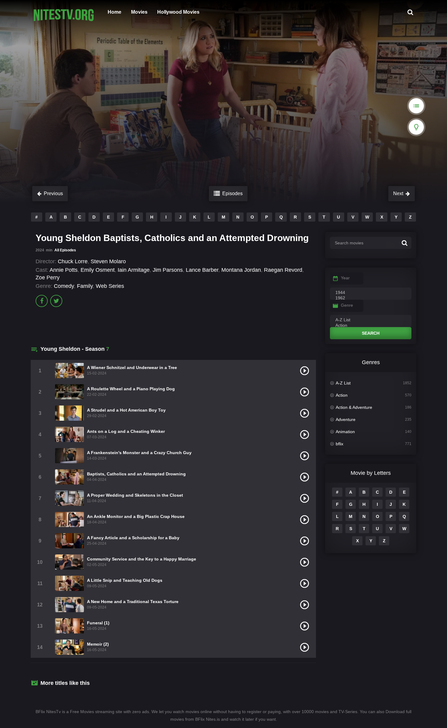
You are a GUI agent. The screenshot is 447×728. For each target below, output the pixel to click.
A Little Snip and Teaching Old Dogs (124, 580)
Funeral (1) (98, 622)
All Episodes (65, 250)
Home (114, 12)
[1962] (371, 298)
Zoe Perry (48, 277)
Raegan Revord (283, 270)
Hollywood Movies (178, 12)
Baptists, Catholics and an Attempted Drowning (136, 473)
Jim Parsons (168, 270)
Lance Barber (202, 270)
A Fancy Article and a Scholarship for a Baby (133, 537)
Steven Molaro (108, 261)
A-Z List (343, 383)
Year (345, 277)
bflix (339, 443)
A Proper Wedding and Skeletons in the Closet (135, 495)
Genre (347, 305)
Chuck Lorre (73, 261)
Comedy (64, 286)
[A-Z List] (371, 320)
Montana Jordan (241, 270)
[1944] (371, 292)
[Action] (371, 325)
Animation (345, 431)
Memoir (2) (98, 644)
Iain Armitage (134, 270)
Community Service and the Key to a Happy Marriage (141, 559)
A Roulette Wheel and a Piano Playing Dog (131, 388)
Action (342, 395)
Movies (139, 12)
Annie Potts (64, 270)
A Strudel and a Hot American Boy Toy (126, 410)
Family (85, 286)
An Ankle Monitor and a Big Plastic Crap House (136, 516)
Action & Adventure (354, 407)
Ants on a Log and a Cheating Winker (126, 431)
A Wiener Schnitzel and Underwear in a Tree (132, 367)
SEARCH (370, 333)
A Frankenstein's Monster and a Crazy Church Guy (139, 452)
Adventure (345, 419)
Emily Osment (98, 270)
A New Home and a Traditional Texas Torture (132, 601)
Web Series (110, 286)
